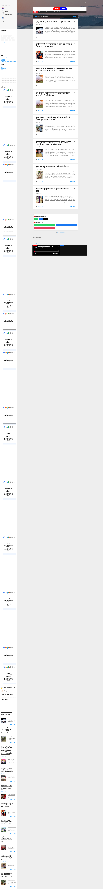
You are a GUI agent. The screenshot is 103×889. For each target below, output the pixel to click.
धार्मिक (2, 71)
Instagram (45, 228)
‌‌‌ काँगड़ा (8, 38)
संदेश (4, 690)
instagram (37, 243)
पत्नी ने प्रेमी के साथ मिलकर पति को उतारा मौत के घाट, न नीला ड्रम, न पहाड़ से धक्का (7, 805)
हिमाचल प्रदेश (3, 68)
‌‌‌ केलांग (2, 40)
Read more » (73, 37)
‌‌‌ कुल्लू (12, 38)
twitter (36, 241)
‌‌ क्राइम (6, 40)
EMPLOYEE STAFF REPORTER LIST (8, 61)
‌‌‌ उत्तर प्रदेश (5, 35)
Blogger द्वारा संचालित (60, 232)
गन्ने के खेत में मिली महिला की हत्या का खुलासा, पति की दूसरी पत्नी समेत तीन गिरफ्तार (53, 94)
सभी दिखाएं (74, 16)
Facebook (66, 225)
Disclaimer (3, 60)
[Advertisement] (82, 33)
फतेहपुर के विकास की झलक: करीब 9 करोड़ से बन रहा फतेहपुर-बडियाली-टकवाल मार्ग (6, 875)
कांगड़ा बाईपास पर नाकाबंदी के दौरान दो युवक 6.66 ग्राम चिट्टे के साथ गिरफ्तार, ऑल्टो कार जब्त (53, 143)
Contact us (3, 59)
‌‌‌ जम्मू (13, 40)
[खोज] (85, 3)
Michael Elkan (58, 235)
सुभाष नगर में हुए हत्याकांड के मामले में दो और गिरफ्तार (52, 166)
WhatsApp (45, 225)
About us (3, 58)
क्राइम (2, 69)
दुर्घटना (2, 70)
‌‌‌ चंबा (10, 40)
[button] (75, 21)
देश (1, 66)
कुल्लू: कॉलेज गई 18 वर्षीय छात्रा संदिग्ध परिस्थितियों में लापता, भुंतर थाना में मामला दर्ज (53, 118)
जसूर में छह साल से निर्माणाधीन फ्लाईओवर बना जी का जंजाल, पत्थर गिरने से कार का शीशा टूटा (7, 770)
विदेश (2, 67)
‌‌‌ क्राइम (10, 35)
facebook (37, 240)
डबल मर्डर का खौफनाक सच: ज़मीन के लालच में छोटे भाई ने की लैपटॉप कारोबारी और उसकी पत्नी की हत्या (54, 69)
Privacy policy (4, 57)
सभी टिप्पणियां (5, 691)
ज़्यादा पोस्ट (55, 211)
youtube (36, 242)
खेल (1, 73)
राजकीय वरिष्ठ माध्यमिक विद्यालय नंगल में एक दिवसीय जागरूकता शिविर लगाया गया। (6, 822)
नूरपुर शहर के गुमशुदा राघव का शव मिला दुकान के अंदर (53, 22)
